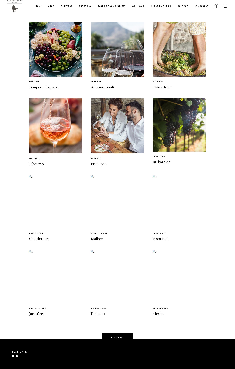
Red (164, 156)
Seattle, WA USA (20, 352)
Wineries (34, 82)
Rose (41, 233)
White (104, 233)
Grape (156, 156)
